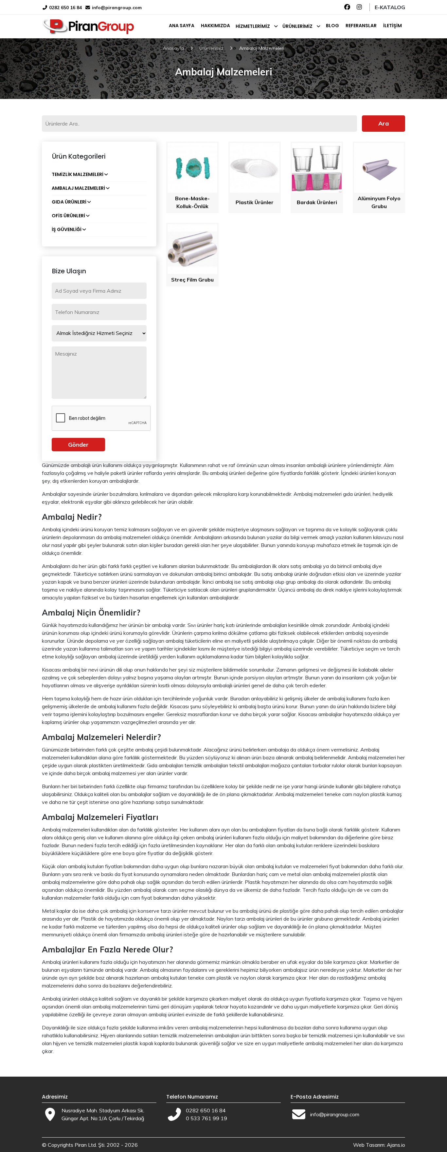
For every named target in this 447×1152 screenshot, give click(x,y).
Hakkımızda (215, 25)
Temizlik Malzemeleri (77, 174)
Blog (332, 25)
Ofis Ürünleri (68, 215)
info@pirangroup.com (117, 7)
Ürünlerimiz (297, 26)
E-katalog (390, 7)
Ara (383, 123)
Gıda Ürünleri (69, 202)
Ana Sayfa (181, 25)
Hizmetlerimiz (253, 26)
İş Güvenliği (66, 229)
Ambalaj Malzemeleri (78, 188)
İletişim (392, 25)
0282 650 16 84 (65, 7)
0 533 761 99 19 (206, 1118)
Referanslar (361, 25)
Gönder (78, 444)
